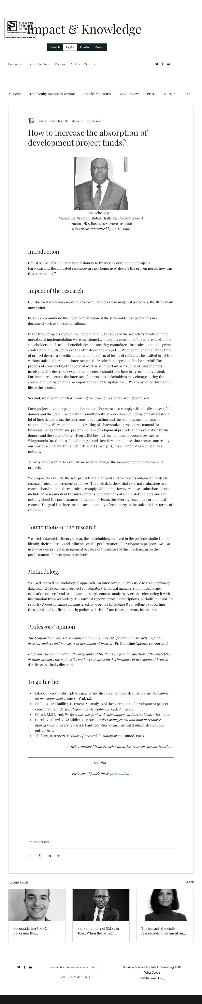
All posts (15, 93)
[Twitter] (157, 64)
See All (189, 882)
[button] (189, 93)
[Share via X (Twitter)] (39, 855)
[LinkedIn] (169, 64)
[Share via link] (59, 855)
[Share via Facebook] (30, 855)
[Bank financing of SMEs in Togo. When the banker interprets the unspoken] (101, 905)
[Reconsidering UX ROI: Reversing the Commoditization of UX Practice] (36, 905)
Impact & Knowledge (84, 29)
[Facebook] (163, 64)
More (167, 93)
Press (151, 93)
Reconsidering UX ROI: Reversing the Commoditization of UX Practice (31, 930)
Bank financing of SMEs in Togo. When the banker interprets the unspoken (98, 930)
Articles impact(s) (97, 93)
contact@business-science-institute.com (75, 967)
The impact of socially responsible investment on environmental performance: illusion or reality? (164, 930)
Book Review (129, 93)
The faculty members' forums (52, 93)
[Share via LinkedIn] (49, 855)
